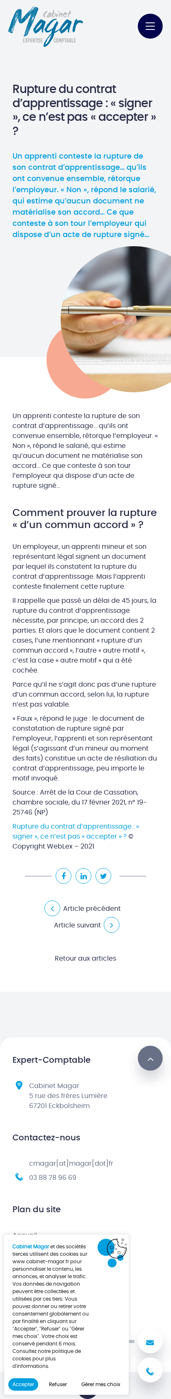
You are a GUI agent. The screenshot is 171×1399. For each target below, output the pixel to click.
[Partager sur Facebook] (63, 876)
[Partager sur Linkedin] (83, 876)
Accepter (23, 1384)
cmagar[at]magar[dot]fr (71, 1163)
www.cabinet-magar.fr (40, 1261)
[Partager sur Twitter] (103, 876)
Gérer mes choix (100, 1384)
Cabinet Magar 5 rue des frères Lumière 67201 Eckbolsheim (68, 1096)
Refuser (58, 1384)
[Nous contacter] (150, 1340)
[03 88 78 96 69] (150, 1369)
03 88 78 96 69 (52, 1177)
